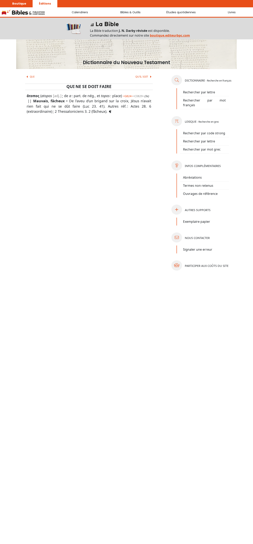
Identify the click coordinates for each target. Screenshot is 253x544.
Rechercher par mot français (204, 102)
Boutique (19, 4)
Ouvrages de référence (200, 193)
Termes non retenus (198, 185)
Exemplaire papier (196, 221)
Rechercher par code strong (204, 133)
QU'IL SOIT (142, 76)
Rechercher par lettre (199, 92)
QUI (31, 76)
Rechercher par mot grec (202, 149)
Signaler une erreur (197, 249)
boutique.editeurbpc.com (170, 35)
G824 (128, 96)
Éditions (45, 4)
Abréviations (192, 177)
